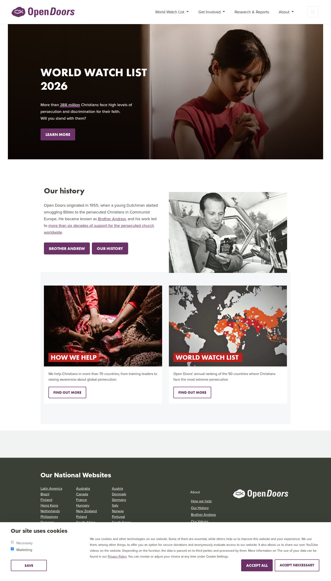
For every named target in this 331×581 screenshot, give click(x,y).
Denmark (119, 494)
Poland (81, 516)
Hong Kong (49, 505)
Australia (83, 488)
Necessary (24, 543)
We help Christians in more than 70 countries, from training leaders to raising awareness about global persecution (102, 376)
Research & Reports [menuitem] (252, 12)
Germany (119, 499)
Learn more (57, 134)
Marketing (24, 549)
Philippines (49, 516)
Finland (46, 499)
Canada (82, 494)
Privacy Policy (117, 556)
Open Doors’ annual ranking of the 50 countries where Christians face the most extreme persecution (224, 376)
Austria (117, 488)
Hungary (82, 505)
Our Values (199, 521)
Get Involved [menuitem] (210, 12)
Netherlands (50, 511)
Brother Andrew (112, 219)
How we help (201, 501)
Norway (118, 511)
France (81, 499)
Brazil (45, 494)
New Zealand (86, 511)
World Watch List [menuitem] (170, 12)
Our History (110, 248)
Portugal (118, 516)
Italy (115, 505)
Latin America (51, 488)
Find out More (67, 392)
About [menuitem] (284, 12)
